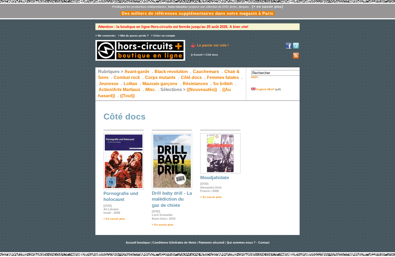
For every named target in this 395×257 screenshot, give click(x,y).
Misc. (150, 89)
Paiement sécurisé (211, 242)
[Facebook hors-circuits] (288, 48)
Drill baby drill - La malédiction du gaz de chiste (172, 199)
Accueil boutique (138, 242)
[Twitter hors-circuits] (296, 48)
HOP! (254, 77)
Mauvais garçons (159, 83)
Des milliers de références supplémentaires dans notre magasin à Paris (197, 13)
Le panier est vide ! (213, 45)
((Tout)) (127, 95)
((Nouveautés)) (202, 89)
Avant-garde (136, 71)
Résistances (195, 83)
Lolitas (130, 83)
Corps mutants (161, 77)
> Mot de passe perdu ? (133, 35)
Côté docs (191, 77)
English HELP (265, 89)
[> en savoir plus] (267, 7)
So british (223, 83)
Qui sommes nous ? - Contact (248, 242)
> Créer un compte (163, 35)
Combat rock (127, 77)
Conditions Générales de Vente (174, 242)
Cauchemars (206, 71)
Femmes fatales (223, 77)
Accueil (198, 54)
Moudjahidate (214, 177)
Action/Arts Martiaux (119, 89)
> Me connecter (105, 35)
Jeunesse (109, 83)
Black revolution (171, 71)
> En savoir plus (114, 218)
